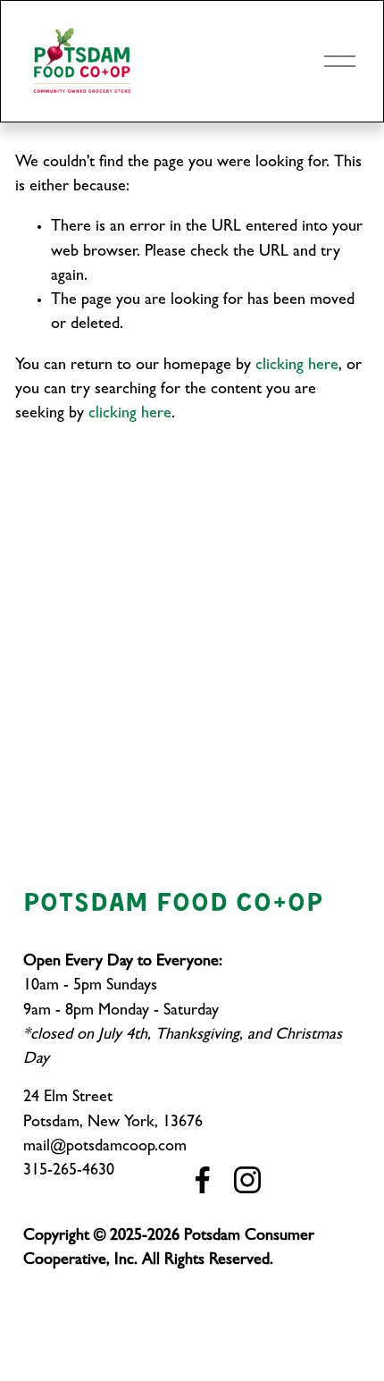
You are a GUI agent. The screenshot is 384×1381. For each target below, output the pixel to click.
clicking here (296, 366)
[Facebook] (202, 1180)
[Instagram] (247, 1180)
